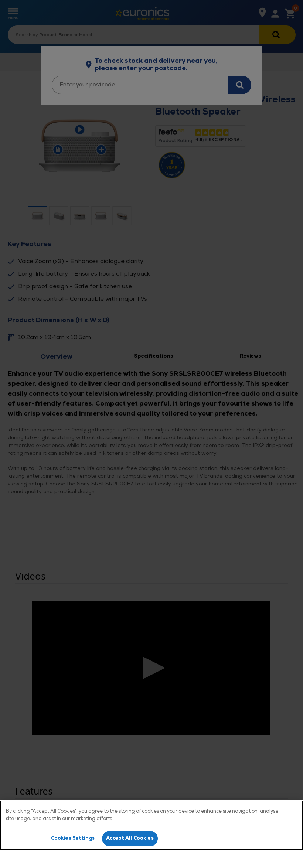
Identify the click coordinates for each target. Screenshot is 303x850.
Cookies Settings (73, 838)
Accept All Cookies (129, 838)
